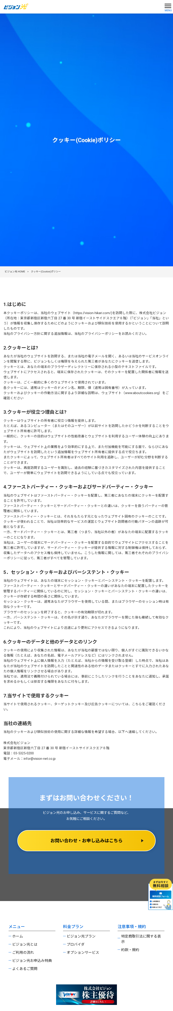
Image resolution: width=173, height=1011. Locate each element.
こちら (137, 704)
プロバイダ (75, 944)
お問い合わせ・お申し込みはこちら (86, 840)
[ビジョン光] (81, 6)
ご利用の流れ (23, 952)
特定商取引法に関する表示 (141, 939)
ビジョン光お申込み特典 (32, 961)
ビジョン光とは (24, 944)
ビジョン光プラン (81, 936)
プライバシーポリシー (101, 334)
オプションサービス (83, 952)
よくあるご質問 (24, 969)
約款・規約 (130, 950)
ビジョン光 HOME (15, 271)
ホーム (17, 936)
